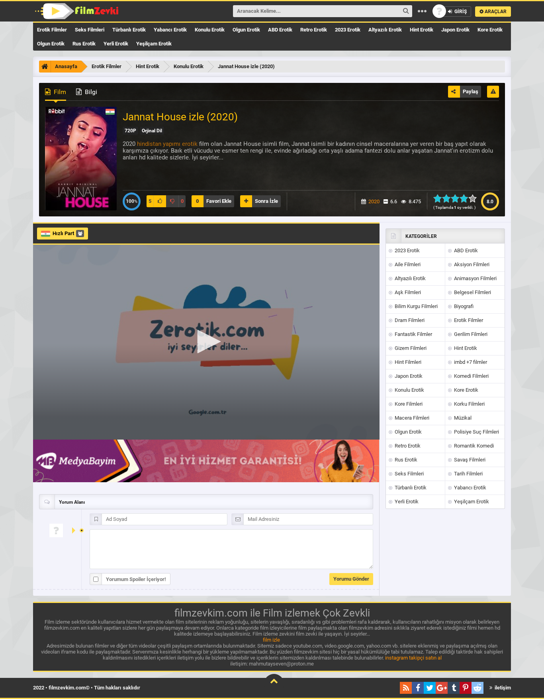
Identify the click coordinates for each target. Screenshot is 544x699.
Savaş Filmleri (469, 460)
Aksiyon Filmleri (471, 264)
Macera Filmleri (411, 418)
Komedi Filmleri (471, 376)
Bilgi (90, 92)
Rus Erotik (84, 44)
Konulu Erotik (210, 30)
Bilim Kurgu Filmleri (415, 306)
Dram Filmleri (409, 320)
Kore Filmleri (408, 404)
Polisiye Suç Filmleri (476, 432)
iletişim (502, 688)
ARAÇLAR (495, 11)
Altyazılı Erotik (385, 30)
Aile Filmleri (407, 264)
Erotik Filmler (52, 30)
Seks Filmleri (89, 30)
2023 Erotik (347, 30)
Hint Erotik (421, 30)
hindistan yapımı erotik (167, 144)
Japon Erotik (455, 30)
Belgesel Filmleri (472, 292)
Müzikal (462, 418)
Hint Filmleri (407, 362)
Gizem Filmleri (410, 348)
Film (59, 92)
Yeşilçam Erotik (154, 44)
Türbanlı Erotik (129, 30)
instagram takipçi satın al (413, 658)
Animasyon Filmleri (475, 278)
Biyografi (463, 306)
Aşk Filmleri (407, 292)
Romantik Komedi (473, 446)
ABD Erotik (280, 30)
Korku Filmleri (469, 404)
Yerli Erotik (116, 44)
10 (475, 198)
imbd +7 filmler (470, 362)
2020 (374, 201)
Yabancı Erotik (170, 30)
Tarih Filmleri (468, 474)
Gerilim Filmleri (470, 334)
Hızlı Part (63, 233)
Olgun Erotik (246, 30)
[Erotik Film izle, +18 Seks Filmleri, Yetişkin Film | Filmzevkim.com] (77, 11)
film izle (271, 640)
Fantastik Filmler (412, 334)
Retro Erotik (313, 30)
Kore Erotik (490, 30)
